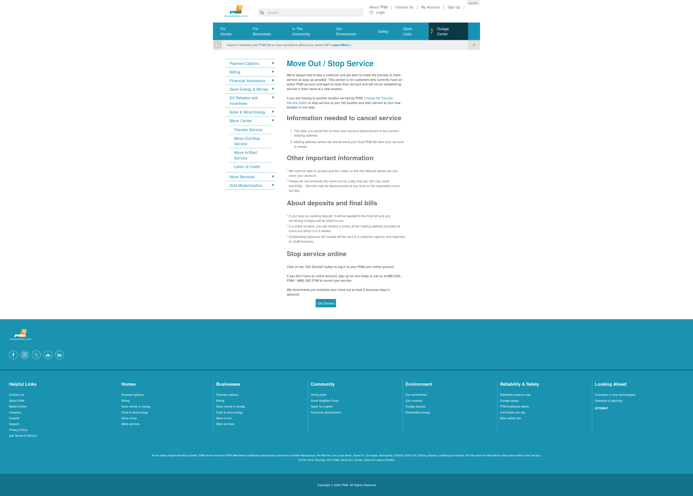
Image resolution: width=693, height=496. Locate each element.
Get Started (325, 303)
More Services (242, 176)
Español (473, 3)
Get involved (414, 400)
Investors (15, 412)
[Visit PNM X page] (37, 354)
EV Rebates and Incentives (244, 100)
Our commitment (416, 394)
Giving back (318, 394)
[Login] (372, 12)
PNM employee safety (514, 406)
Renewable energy (418, 412)
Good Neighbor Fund (324, 400)
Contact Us (16, 394)
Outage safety (509, 400)
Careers (14, 418)
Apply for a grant (322, 406)
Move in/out (129, 418)
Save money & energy (135, 406)
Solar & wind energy (134, 412)
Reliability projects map (515, 394)
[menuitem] (229, 31)
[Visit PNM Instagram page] (25, 354)
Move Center (241, 120)
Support (14, 424)
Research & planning (608, 400)
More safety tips (510, 418)
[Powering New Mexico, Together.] (236, 10)
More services (130, 424)
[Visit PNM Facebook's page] (14, 354)
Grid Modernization (246, 185)
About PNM (16, 400)
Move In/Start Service (245, 155)
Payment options (132, 394)
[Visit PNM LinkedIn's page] (60, 354)
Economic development (326, 412)
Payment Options (244, 63)
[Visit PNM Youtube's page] (49, 354)
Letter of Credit (247, 166)
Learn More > (341, 45)
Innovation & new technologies (615, 394)
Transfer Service (248, 129)
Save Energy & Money (249, 89)
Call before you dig (512, 412)
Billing (235, 72)
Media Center (18, 406)
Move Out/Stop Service (247, 141)
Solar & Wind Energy (247, 112)
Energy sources (416, 406)
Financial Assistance (247, 80)
